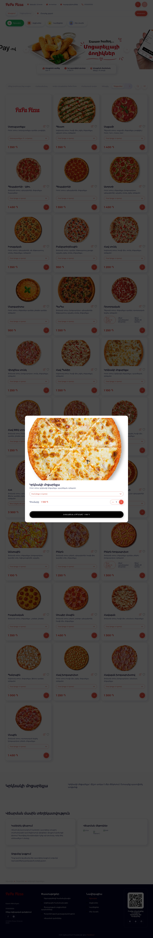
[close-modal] (129, 415)
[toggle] (121, 494)
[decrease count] (113, 502)
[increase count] (121, 502)
